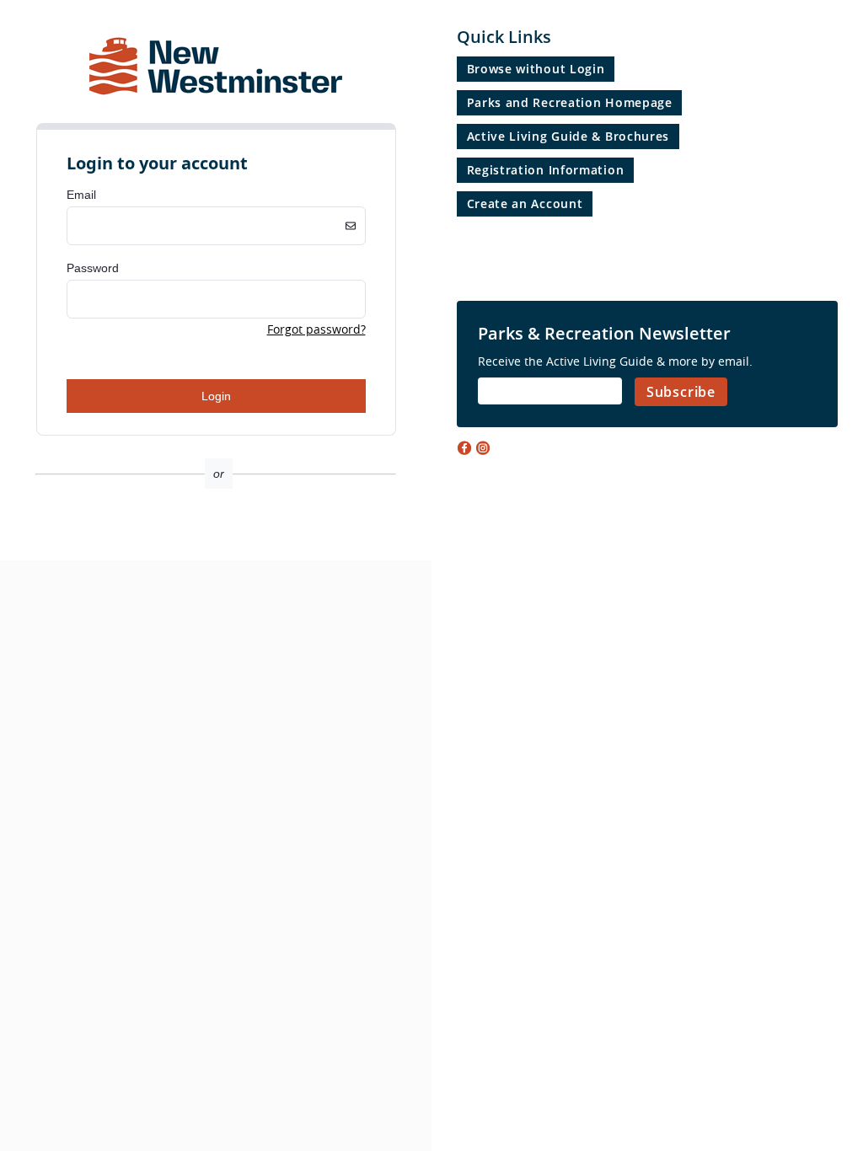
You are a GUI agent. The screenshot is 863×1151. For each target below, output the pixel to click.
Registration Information (545, 170)
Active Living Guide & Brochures (568, 136)
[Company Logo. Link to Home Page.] (215, 115)
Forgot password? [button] (316, 329)
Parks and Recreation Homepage (570, 102)
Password (93, 268)
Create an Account (525, 203)
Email (81, 194)
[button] (216, 530)
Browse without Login (536, 69)
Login (216, 396)
